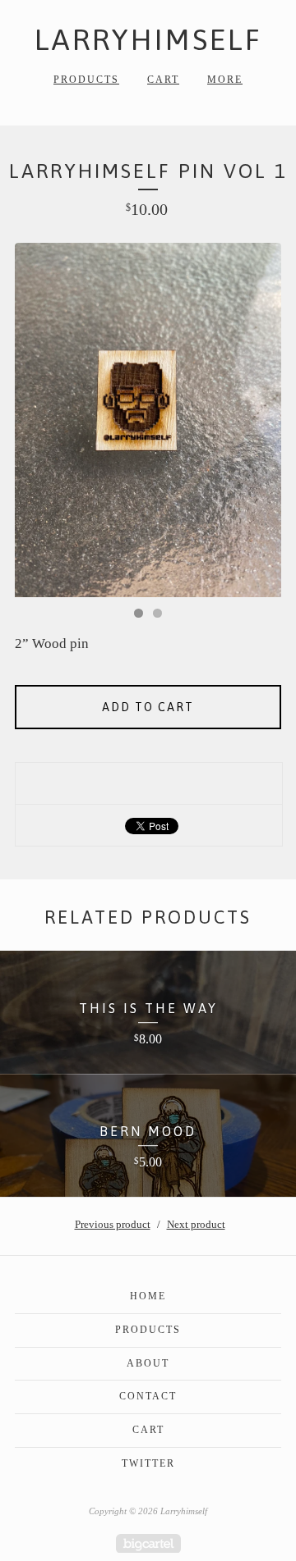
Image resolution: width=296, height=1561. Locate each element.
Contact (148, 1396)
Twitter (148, 1463)
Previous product (112, 1224)
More (225, 79)
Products (86, 79)
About (148, 1363)
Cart (163, 79)
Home (148, 1296)
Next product (196, 1224)
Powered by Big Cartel (148, 1543)
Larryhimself (148, 39)
